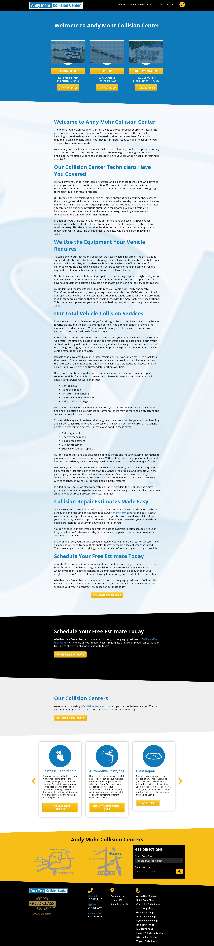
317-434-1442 (68, 87)
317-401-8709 (107, 87)
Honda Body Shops (146, 916)
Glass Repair (147, 803)
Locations (119, 4)
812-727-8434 (146, 87)
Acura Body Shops (146, 895)
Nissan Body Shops (146, 937)
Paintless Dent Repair (60, 807)
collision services (94, 706)
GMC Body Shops (145, 912)
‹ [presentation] (34, 779)
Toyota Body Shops (146, 941)
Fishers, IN (116, 900)
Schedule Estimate (146, 4)
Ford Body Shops (145, 908)
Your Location (142, 867)
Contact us (148, 583)
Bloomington (146, 71)
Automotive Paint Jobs (107, 807)
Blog (174, 4)
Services (131, 4)
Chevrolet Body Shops (148, 904)
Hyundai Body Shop (147, 920)
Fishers (107, 71)
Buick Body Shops (145, 900)
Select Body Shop (144, 856)
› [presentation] (180, 779)
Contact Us (163, 4)
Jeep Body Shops (145, 924)
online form (119, 512)
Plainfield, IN (117, 895)
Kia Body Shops (144, 928)
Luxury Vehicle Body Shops (150, 932)
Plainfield (68, 71)
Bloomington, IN (119, 904)
